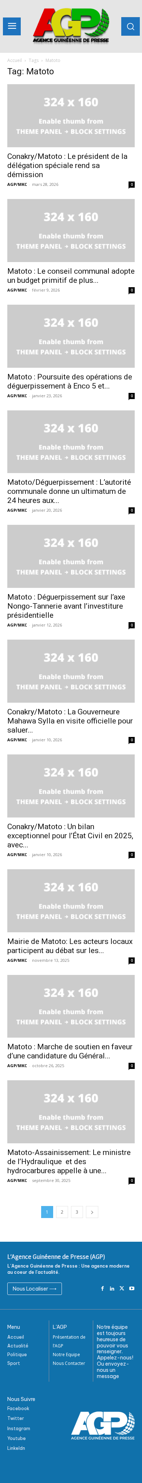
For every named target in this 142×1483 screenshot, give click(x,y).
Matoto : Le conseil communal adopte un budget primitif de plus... (71, 276)
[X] (122, 1289)
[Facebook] (102, 1289)
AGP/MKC (17, 184)
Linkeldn (16, 1448)
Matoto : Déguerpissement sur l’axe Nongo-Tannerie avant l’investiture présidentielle (66, 606)
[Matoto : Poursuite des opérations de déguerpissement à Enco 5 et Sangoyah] (71, 336)
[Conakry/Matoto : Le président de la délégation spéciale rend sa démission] (71, 115)
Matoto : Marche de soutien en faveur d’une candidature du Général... (70, 1051)
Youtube (16, 1438)
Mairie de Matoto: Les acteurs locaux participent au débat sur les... (70, 946)
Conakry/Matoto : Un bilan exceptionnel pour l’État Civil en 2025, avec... (70, 835)
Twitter (15, 1418)
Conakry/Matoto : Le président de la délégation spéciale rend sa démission (67, 165)
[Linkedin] (112, 1289)
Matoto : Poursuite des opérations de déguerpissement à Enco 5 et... (69, 381)
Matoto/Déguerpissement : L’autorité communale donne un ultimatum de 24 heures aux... (69, 491)
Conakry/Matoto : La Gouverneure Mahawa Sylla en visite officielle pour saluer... (70, 720)
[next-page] (92, 1212)
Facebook (18, 1408)
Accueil (14, 60)
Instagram (18, 1428)
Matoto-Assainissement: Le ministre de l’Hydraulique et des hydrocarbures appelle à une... (69, 1161)
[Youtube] (132, 1289)
